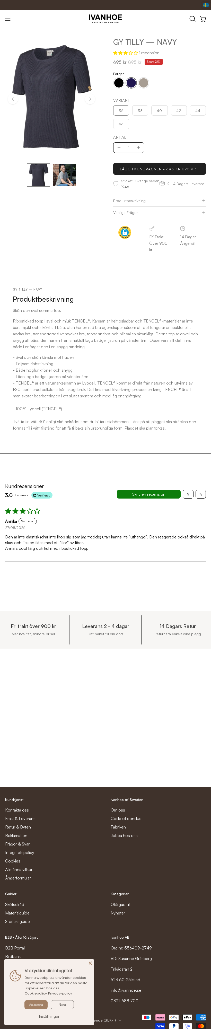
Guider (10, 894)
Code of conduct (127, 818)
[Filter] (188, 494)
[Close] (90, 963)
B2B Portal (15, 947)
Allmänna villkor (18, 869)
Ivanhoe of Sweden (127, 799)
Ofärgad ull (120, 904)
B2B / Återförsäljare (22, 937)
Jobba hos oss (124, 835)
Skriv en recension (148, 494)
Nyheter (118, 912)
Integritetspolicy (19, 852)
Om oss (118, 810)
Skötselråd (14, 904)
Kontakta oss (17, 810)
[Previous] (13, 99)
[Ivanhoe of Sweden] (105, 18)
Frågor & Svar (17, 844)
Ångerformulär (18, 877)
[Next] (90, 99)
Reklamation (16, 835)
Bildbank (13, 956)
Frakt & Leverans (20, 818)
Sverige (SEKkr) (103, 1020)
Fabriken (118, 827)
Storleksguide (17, 921)
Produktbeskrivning (129, 200)
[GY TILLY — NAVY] (38, 175)
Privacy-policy (60, 993)
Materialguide (17, 912)
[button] (192, 18)
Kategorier (120, 894)
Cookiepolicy (36, 993)
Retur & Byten (18, 827)
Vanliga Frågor (125, 212)
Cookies (12, 861)
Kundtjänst (14, 799)
